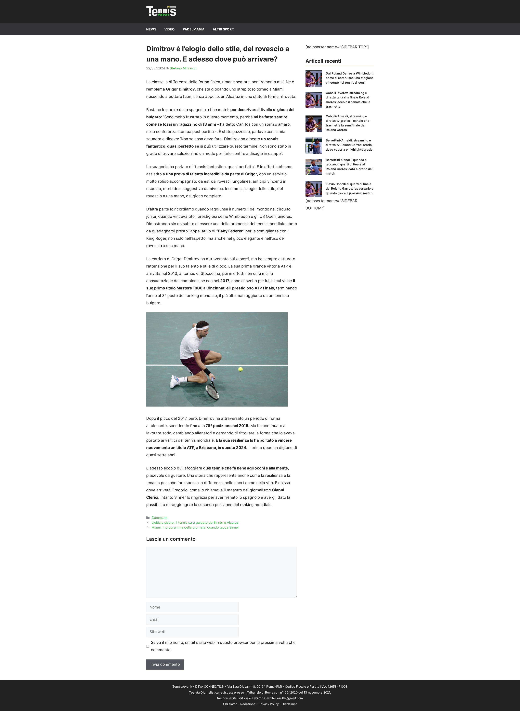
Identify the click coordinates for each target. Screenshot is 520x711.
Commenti (159, 518)
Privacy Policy (269, 704)
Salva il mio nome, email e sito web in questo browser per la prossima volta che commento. (223, 646)
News (151, 29)
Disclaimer (289, 704)
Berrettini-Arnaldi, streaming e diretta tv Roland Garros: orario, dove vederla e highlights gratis (349, 144)
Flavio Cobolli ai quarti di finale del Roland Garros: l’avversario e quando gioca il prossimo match (349, 188)
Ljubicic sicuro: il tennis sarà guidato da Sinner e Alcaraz (195, 522)
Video (169, 29)
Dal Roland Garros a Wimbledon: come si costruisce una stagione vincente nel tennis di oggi (350, 77)
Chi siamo (230, 704)
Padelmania (194, 29)
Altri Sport (223, 29)
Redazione (248, 704)
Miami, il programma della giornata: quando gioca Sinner (195, 527)
